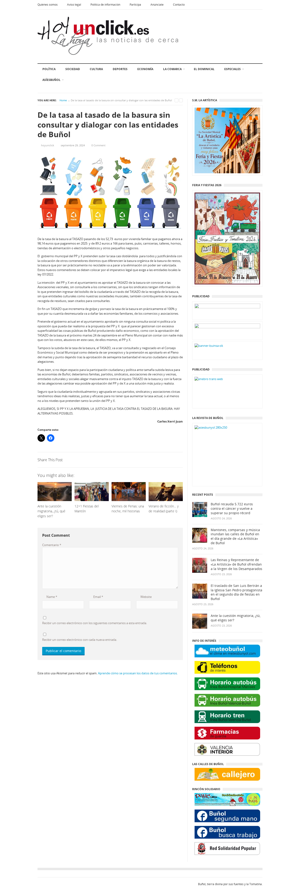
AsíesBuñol (51, 80)
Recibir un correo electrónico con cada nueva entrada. (79, 640)
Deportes (120, 69)
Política (49, 69)
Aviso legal (74, 5)
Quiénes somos (48, 5)
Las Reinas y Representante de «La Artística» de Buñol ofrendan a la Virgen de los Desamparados (236, 564)
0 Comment (98, 145)
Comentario (51, 545)
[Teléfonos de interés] (227, 667)
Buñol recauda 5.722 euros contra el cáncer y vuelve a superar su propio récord (232, 508)
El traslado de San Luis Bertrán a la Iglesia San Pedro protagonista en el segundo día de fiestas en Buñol (236, 592)
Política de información (105, 5)
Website (146, 597)
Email (98, 597)
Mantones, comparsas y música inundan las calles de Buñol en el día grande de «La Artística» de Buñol (235, 536)
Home (63, 100)
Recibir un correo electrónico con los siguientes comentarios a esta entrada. (94, 623)
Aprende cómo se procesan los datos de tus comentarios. (138, 673)
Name (51, 597)
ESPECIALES (232, 69)
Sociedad (72, 69)
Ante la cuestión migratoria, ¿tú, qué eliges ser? (235, 618)
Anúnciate (157, 5)
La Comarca (172, 69)
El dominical (204, 69)
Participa (135, 5)
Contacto (179, 5)
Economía (145, 69)
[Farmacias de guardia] (227, 733)
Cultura (96, 69)
